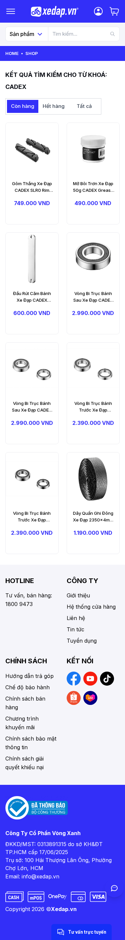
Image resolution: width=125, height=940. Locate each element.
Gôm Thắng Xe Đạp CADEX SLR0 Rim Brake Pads (32, 187)
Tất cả (84, 106)
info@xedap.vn (40, 876)
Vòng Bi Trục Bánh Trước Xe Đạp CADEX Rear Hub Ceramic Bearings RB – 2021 (32, 516)
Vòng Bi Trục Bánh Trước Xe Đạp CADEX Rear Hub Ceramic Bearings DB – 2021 (93, 407)
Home (12, 53)
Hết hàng (54, 106)
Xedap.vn (64, 909)
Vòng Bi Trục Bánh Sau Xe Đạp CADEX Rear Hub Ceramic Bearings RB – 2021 (93, 297)
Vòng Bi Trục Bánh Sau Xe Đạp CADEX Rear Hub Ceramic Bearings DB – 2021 (32, 407)
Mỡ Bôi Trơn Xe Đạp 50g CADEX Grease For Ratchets (93, 187)
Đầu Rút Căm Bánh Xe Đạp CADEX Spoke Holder (32, 297)
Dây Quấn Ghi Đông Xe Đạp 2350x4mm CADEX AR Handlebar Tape (93, 516)
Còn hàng (22, 106)
